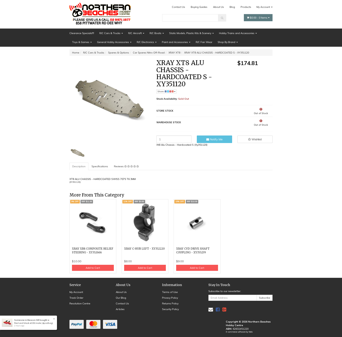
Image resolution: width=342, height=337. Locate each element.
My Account (263, 7)
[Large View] (77, 153)
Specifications (100, 166)
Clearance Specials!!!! (81, 33)
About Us (218, 7)
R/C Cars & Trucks (110, 33)
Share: (161, 91)
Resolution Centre (79, 303)
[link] (218, 309)
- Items (259, 17)
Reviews (119, 166)
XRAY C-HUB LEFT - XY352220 (144, 248)
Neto (251, 332)
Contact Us (178, 7)
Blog (232, 7)
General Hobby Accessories (113, 42)
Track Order (76, 297)
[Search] (222, 18)
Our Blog (121, 297)
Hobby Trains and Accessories (237, 33)
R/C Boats (156, 33)
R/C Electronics (146, 42)
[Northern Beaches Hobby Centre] (101, 12)
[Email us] (210, 309)
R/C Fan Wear (204, 42)
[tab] (79, 166)
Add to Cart (93, 267)
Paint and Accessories (175, 42)
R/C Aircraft (135, 33)
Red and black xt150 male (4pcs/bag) (33, 323)
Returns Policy (170, 303)
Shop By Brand (227, 42)
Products (246, 7)
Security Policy (170, 309)
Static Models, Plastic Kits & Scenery (190, 33)
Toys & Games (81, 42)
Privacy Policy (170, 297)
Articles (120, 309)
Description (79, 166)
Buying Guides (199, 7)
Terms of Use (170, 292)
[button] (255, 139)
